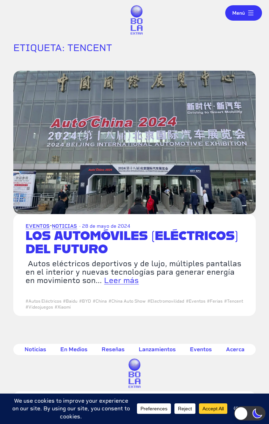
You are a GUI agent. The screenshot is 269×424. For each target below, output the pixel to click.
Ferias (216, 301)
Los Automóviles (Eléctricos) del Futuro (132, 242)
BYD (86, 301)
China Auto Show (128, 301)
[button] (249, 413)
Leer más (121, 280)
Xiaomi (64, 307)
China (101, 301)
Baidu (71, 301)
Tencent (235, 301)
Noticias (64, 226)
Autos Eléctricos (44, 301)
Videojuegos (40, 307)
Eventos (38, 226)
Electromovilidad (167, 301)
